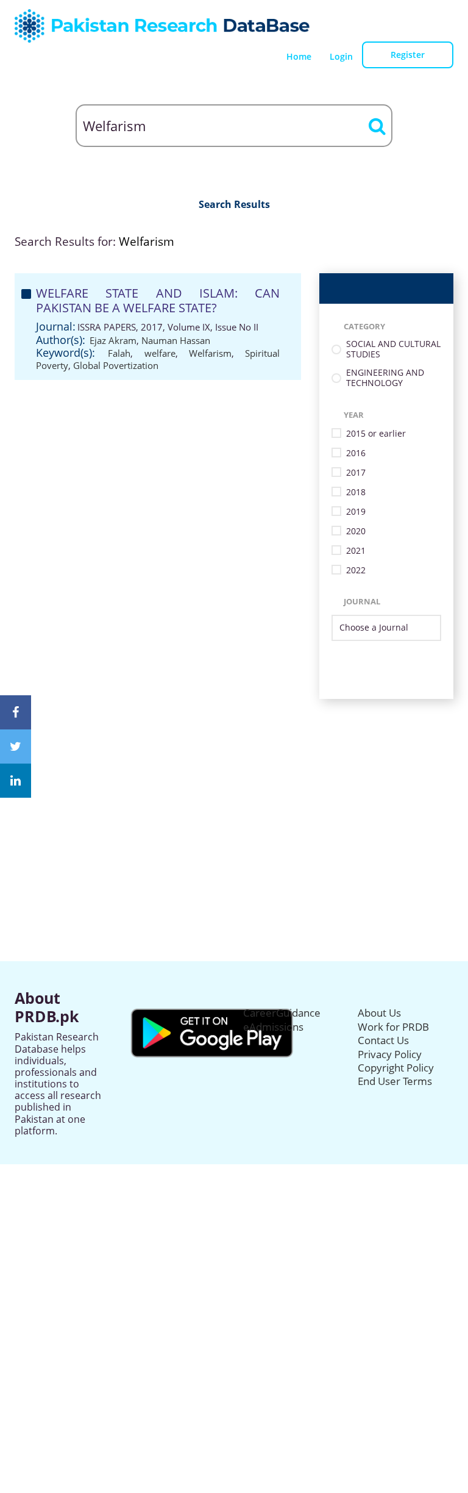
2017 (356, 473)
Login (341, 56)
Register (408, 54)
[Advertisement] (234, 784)
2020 (356, 531)
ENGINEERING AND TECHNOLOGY (385, 378)
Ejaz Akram (113, 340)
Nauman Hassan (175, 340)
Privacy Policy (390, 1054)
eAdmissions (273, 1027)
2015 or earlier (376, 434)
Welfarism (210, 353)
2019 (356, 512)
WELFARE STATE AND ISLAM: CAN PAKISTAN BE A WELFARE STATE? (158, 300)
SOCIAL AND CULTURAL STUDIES (393, 349)
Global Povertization (115, 365)
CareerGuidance (282, 1013)
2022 (356, 570)
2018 (356, 492)
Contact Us (383, 1040)
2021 (356, 551)
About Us (379, 1013)
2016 (356, 453)
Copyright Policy (396, 1068)
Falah (119, 353)
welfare (160, 353)
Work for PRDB (393, 1027)
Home (298, 56)
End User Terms (395, 1081)
